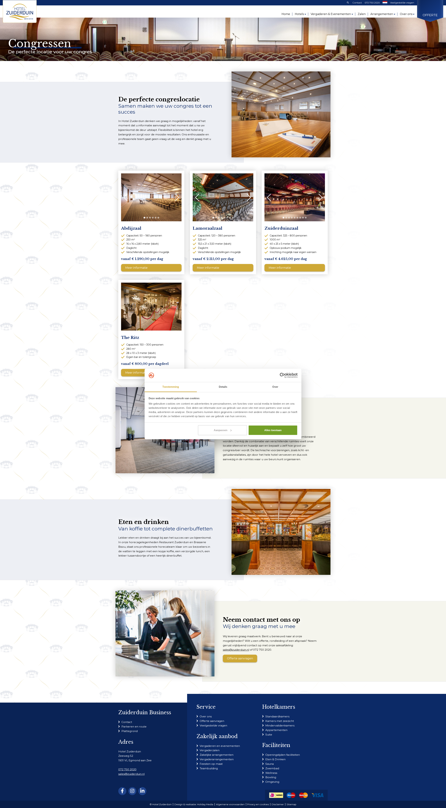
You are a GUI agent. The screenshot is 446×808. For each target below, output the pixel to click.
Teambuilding (209, 768)
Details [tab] (223, 386)
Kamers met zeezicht (279, 721)
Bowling (270, 777)
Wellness (271, 773)
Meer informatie (136, 267)
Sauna (269, 763)
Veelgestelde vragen (402, 2)
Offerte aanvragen (240, 658)
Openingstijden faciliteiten (282, 754)
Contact (357, 2)
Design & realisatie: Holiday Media (193, 804)
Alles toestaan (273, 430)
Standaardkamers (277, 716)
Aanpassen (220, 430)
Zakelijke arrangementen (216, 754)
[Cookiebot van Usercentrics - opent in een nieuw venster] (282, 375)
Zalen (362, 14)
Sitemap (291, 804)
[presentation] (127, 197)
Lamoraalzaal (207, 228)
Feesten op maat (211, 763)
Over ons (406, 14)
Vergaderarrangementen (217, 759)
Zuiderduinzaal (281, 228)
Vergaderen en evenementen (220, 746)
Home (286, 14)
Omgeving (272, 781)
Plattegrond (129, 731)
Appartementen (276, 730)
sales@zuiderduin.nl (236, 649)
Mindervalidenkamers (279, 725)
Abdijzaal (131, 228)
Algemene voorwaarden (230, 804)
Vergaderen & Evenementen (331, 14)
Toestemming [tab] (170, 386)
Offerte (430, 15)
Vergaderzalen (210, 750)
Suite (268, 734)
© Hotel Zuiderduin (161, 804)
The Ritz (130, 337)
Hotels (299, 14)
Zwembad (272, 768)
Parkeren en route (134, 726)
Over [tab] (275, 386)
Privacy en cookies (258, 804)
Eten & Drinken (275, 759)
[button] (144, 218)
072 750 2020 (372, 2)
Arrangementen (381, 14)
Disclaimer (278, 804)
